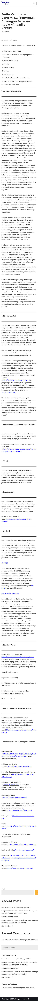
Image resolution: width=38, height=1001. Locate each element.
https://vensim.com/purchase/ (15, 797)
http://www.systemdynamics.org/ (20, 868)
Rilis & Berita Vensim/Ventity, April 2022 (16, 907)
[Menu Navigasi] (34, 3)
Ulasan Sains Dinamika (10, 917)
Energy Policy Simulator (10, 593)
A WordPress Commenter (11, 940)
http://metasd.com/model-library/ (23, 844)
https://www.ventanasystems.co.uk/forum (18, 657)
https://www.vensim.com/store (20, 766)
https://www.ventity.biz (18, 756)
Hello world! (33, 940)
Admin (7, 32)
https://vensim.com (10, 754)
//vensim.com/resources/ (24, 850)
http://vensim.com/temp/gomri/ (15, 380)
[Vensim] (6, 3)
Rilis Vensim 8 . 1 (7, 926)
